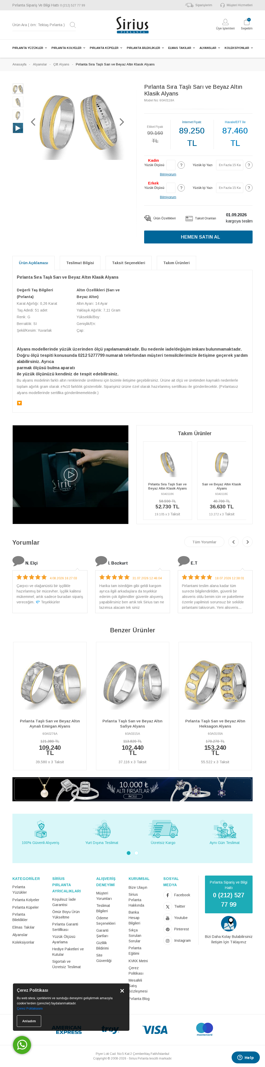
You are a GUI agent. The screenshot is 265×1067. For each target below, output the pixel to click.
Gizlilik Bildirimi (102, 945)
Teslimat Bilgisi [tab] (80, 263)
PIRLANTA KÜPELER (104, 47)
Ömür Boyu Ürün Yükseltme (66, 914)
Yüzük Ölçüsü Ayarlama (63, 939)
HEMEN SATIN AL (200, 237)
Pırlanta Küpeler (25, 907)
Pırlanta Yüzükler (19, 889)
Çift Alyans (61, 64)
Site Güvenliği (104, 958)
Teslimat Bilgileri (103, 908)
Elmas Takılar (23, 927)
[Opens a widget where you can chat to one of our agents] (245, 1057)
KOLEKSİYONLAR (237, 47)
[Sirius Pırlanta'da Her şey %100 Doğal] (132, 789)
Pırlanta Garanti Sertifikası (65, 927)
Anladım (29, 1021)
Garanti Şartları (102, 933)
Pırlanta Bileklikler (20, 917)
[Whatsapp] (22, 1045)
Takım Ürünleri (176, 263)
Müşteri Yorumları (104, 896)
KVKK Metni (138, 961)
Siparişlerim (203, 5)
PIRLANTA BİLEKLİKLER (143, 47)
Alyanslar (40, 64)
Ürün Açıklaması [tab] (33, 263)
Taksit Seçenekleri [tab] (128, 263)
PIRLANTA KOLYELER (66, 47)
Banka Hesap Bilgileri (134, 917)
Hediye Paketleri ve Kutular (68, 952)
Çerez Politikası (136, 970)
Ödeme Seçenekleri (105, 920)
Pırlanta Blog (139, 999)
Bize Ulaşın (138, 887)
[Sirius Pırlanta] (132, 25)
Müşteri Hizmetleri (240, 5)
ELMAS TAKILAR (179, 47)
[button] (33, 122)
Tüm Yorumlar (204, 542)
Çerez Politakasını (30, 1008)
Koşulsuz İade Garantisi (64, 902)
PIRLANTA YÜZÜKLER (27, 47)
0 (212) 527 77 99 (72, 5)
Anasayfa (19, 64)
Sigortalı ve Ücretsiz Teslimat (66, 964)
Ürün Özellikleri (164, 218)
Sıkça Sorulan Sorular (135, 935)
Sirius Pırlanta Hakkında (136, 899)
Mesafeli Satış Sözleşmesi (138, 985)
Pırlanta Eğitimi (135, 950)
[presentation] (233, 542)
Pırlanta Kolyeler (25, 900)
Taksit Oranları (205, 218)
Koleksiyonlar (23, 942)
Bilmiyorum (168, 174)
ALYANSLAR (208, 47)
